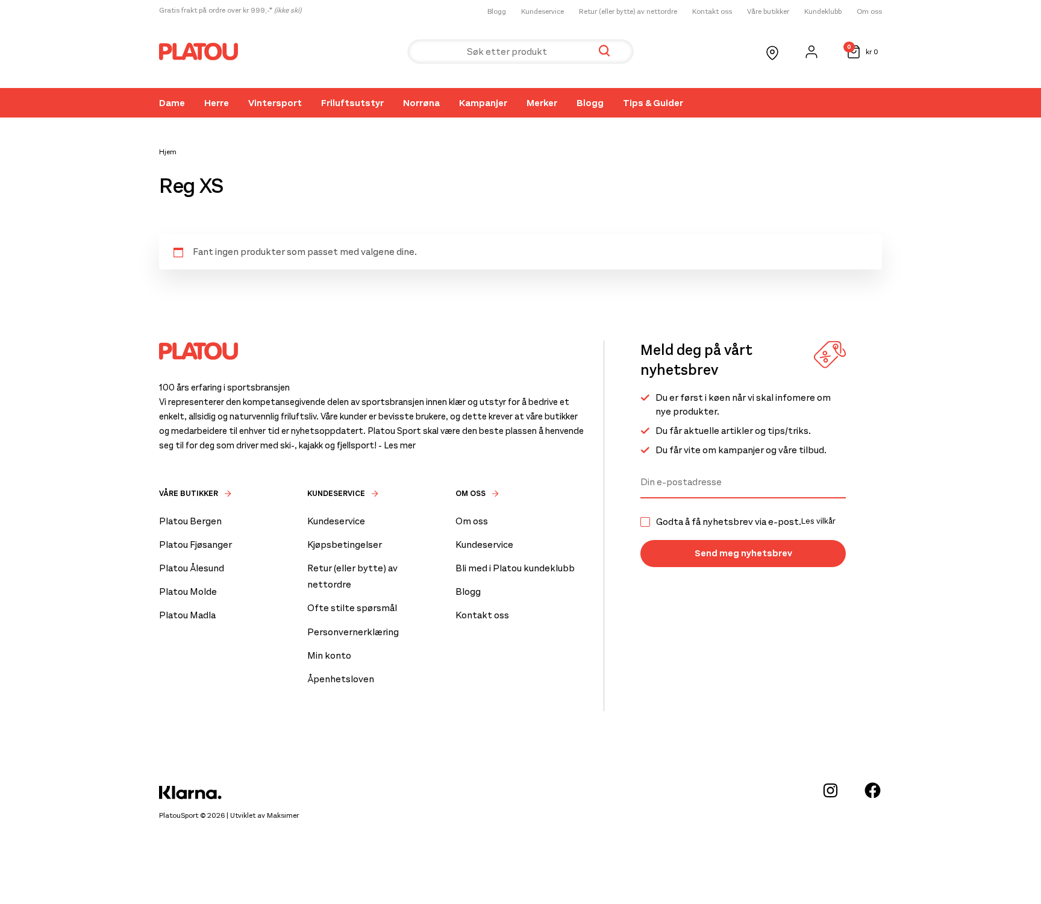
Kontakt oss (712, 11)
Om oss (869, 11)
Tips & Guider (653, 102)
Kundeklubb (823, 11)
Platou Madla (187, 615)
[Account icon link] (811, 52)
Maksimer (283, 815)
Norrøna (421, 102)
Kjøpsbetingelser (344, 544)
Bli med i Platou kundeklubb (515, 568)
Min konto (329, 655)
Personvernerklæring (353, 632)
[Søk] (604, 51)
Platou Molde (188, 591)
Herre (216, 102)
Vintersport (275, 102)
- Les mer (397, 445)
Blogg (496, 11)
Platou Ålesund (191, 568)
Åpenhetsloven (340, 679)
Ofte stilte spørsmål (352, 607)
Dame (172, 102)
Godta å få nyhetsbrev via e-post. (746, 522)
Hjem (168, 152)
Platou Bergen (190, 521)
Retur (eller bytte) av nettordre (628, 11)
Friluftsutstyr (352, 102)
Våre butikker (768, 11)
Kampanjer (483, 102)
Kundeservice (542, 11)
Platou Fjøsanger (195, 544)
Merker (542, 102)
